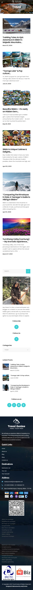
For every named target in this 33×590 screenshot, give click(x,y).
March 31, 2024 (7, 45)
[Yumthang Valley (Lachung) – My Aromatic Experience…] (16, 227)
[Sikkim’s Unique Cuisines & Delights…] (16, 138)
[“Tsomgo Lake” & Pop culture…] (16, 59)
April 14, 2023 (7, 212)
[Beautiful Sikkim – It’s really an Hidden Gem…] (16, 98)
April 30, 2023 (7, 166)
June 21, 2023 (7, 84)
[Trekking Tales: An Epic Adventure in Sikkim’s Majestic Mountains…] (16, 26)
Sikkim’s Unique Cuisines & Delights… (15, 150)
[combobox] (16, 350)
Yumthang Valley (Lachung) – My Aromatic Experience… (16, 240)
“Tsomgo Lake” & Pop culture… (12, 72)
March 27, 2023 (7, 254)
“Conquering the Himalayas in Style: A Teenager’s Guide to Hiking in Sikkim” (16, 197)
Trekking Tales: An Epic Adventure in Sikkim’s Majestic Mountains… (13, 40)
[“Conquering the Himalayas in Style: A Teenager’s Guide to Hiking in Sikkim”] (16, 182)
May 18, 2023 (7, 124)
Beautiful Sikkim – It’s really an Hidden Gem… (15, 110)
